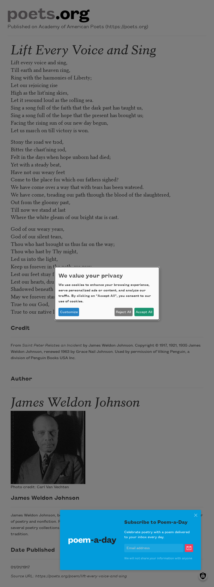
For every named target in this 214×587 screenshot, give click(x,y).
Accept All (144, 312)
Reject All (123, 312)
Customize (69, 312)
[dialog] (107, 293)
